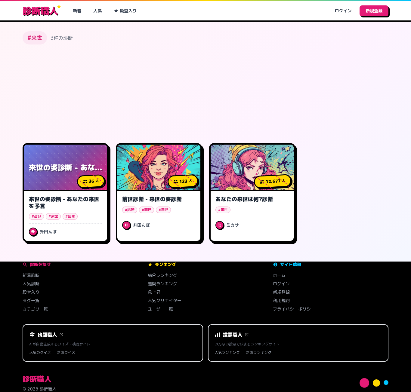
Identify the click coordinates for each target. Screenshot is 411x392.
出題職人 (47, 334)
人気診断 (31, 283)
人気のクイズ (40, 352)
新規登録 (374, 11)
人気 (97, 11)
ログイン (343, 11)
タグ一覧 (31, 300)
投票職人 (232, 334)
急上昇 (154, 292)
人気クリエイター (164, 300)
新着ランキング (258, 352)
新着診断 (31, 275)
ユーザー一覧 (160, 309)
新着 (77, 11)
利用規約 (281, 300)
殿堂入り (128, 11)
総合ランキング (162, 275)
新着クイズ (66, 352)
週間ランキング (162, 283)
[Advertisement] (205, 94)
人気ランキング (227, 352)
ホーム (279, 275)
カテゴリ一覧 (35, 309)
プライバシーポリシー (294, 309)
